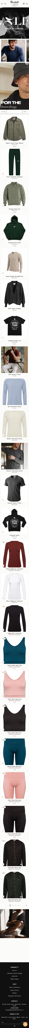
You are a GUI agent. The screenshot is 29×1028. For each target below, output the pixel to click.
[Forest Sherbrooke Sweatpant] (14, 162)
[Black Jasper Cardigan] (14, 294)
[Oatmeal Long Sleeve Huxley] (14, 424)
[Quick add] (3, 140)
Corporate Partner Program (14, 973)
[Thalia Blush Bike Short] (14, 785)
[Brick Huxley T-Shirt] (14, 359)
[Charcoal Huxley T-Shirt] (14, 488)
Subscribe (14, 976)
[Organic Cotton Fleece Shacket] (14, 128)
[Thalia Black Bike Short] (14, 819)
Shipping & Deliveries (14, 996)
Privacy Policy (14, 990)
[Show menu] (1, 3)
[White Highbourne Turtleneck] (14, 586)
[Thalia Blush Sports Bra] (14, 684)
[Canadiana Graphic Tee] (14, 326)
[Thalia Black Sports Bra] (14, 718)
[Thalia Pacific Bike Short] (14, 751)
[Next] (24, 905)
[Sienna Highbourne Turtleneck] (14, 554)
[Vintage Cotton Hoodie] (14, 228)
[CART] (26, 3)
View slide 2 (14, 108)
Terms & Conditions (14, 987)
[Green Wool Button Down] (14, 885)
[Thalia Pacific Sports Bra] (14, 650)
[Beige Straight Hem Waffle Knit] (14, 261)
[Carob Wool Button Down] (14, 853)
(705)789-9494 (14, 1007)
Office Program (14, 979)
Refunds (14, 993)
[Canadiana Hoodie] (14, 520)
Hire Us (14, 970)
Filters (4, 111)
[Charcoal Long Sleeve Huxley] (14, 456)
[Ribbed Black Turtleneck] (14, 618)
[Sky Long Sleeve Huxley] (14, 392)
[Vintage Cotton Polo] (14, 194)
